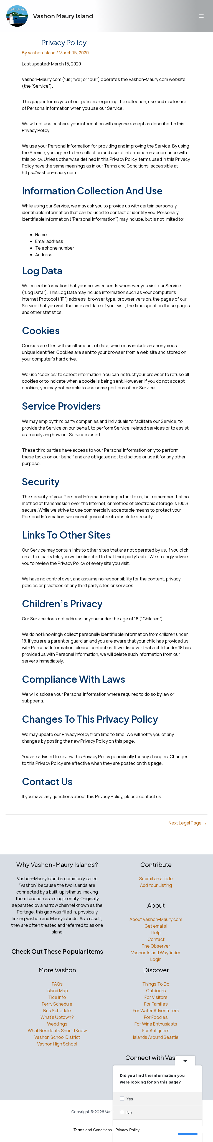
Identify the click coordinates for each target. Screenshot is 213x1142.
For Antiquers (155, 1030)
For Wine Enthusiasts (156, 1024)
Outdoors (156, 991)
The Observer (155, 946)
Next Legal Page (188, 823)
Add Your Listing (156, 885)
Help (156, 933)
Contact (156, 939)
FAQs (57, 984)
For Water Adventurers (156, 1011)
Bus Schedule (57, 1011)
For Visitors (156, 997)
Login (155, 959)
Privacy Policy (127, 1130)
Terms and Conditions (92, 1130)
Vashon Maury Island (63, 16)
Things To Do (155, 984)
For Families (156, 1004)
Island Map (57, 991)
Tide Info (57, 997)
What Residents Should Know (57, 1030)
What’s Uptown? (57, 1017)
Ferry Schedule (57, 1004)
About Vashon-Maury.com (156, 919)
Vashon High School (57, 1044)
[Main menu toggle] (201, 16)
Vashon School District (57, 1037)
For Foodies (156, 1017)
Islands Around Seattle (156, 1037)
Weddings (57, 1024)
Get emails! (156, 926)
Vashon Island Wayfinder (156, 953)
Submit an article (156, 878)
